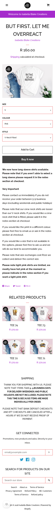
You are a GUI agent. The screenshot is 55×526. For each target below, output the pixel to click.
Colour (6, 118)
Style (5, 132)
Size (4, 104)
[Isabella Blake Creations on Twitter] (22, 460)
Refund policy (37, 495)
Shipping (15, 57)
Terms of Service (37, 487)
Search (14, 487)
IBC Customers (45, 491)
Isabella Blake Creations (27, 40)
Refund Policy (31, 491)
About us (23, 487)
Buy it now (27, 159)
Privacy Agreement (14, 491)
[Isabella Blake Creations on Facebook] (27, 460)
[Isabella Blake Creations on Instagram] (33, 460)
